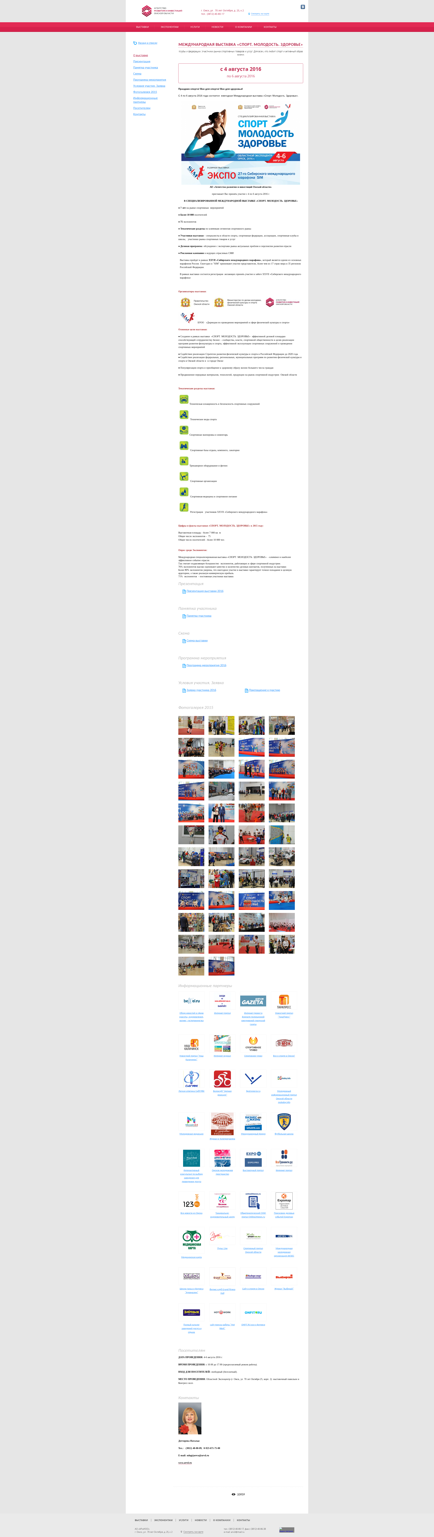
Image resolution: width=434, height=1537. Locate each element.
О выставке (140, 55)
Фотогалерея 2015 (145, 92)
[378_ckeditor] (282, 944)
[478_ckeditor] (221, 900)
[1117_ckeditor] (252, 878)
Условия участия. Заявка (149, 86)
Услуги (195, 26)
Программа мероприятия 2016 (206, 665)
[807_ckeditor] (221, 878)
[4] (252, 725)
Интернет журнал (222, 1056)
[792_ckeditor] (221, 856)
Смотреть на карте (260, 14)
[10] (252, 747)
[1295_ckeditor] (221, 791)
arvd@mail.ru (237, 1531)
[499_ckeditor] (252, 900)
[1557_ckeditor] (282, 813)
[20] (191, 791)
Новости (217, 26)
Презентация (141, 61)
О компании (243, 26)
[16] (282, 769)
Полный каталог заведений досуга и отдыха (192, 1329)
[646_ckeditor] (191, 922)
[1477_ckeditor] (221, 813)
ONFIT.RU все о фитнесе (253, 1325)
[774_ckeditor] (252, 834)
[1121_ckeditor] (282, 878)
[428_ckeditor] (191, 900)
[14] (252, 769)
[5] (282, 725)
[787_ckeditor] (191, 856)
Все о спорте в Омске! (284, 1056)
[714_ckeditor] (191, 944)
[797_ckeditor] (252, 856)
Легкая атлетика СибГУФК (191, 1091)
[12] (191, 769)
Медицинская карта (191, 1257)
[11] (282, 747)
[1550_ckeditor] (252, 813)
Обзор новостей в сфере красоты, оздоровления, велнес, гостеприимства (191, 1017)
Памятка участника (145, 67)
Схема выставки (197, 640)
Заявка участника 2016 (201, 690)
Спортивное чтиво (253, 1056)
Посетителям (141, 108)
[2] (191, 725)
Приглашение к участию (264, 690)
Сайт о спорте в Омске (253, 1289)
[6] (191, 747)
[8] (221, 747)
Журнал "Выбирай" (284, 1289)
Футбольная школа (284, 1134)
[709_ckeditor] (282, 922)
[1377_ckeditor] (252, 791)
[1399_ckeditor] (282, 791)
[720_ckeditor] (221, 944)
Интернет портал (284, 1170)
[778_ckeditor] (282, 834)
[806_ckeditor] (191, 878)
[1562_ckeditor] (191, 834)
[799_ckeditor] (282, 856)
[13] (221, 769)
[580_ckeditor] (282, 900)
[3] (221, 725)
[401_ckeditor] (221, 966)
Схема (137, 73)
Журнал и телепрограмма (222, 1139)
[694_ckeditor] (252, 922)
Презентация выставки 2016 (205, 591)
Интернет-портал (222, 1013)
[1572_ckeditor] (221, 834)
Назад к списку (147, 43)
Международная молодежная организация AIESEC (284, 1252)
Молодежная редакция (191, 1134)
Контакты (270, 26)
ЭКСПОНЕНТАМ (170, 26)
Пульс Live (222, 1248)
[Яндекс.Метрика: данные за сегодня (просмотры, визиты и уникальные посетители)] (286, 1529)
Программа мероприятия (149, 80)
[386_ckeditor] (191, 966)
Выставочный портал (253, 1170)
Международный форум (253, 1134)
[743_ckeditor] (252, 944)
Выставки (142, 26)
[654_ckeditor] (221, 922)
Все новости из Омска (191, 1213)
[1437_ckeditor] (191, 813)
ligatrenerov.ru (253, 1091)
